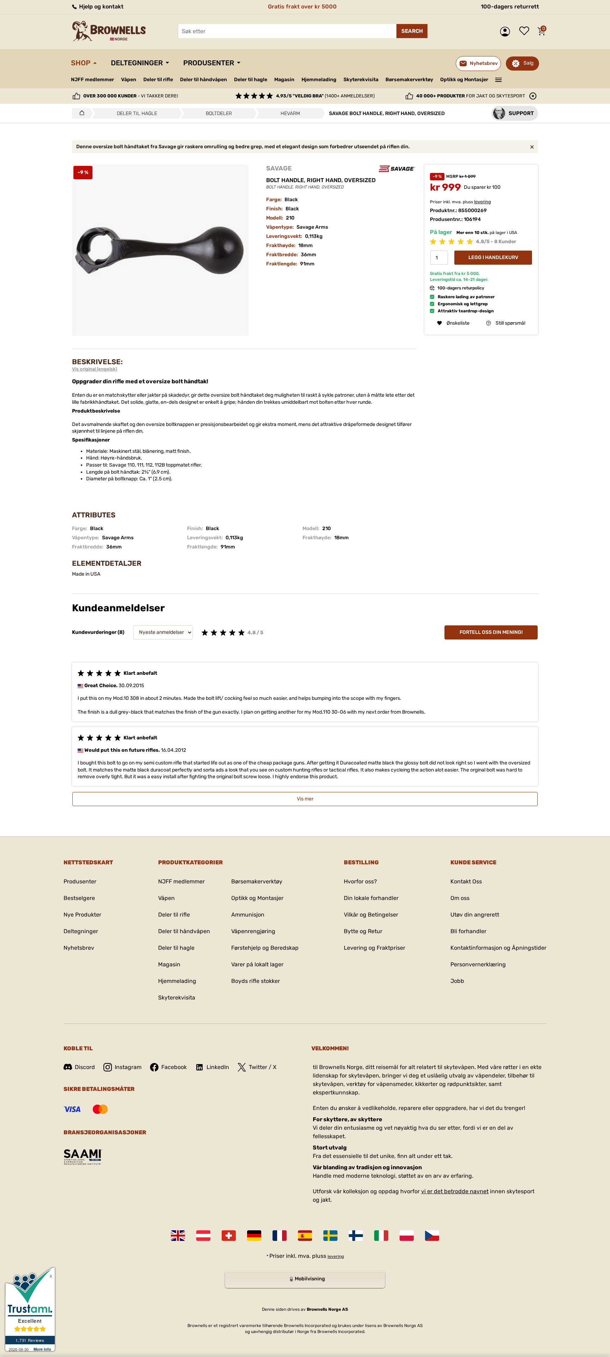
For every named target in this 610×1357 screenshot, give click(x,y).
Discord (85, 1067)
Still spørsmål (510, 323)
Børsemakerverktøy (409, 80)
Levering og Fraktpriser (374, 947)
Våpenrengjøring (253, 931)
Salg (528, 63)
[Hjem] (79, 113)
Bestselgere (79, 898)
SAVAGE (279, 168)
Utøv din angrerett (474, 914)
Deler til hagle (250, 80)
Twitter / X (262, 1067)
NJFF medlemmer (92, 80)
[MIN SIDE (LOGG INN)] (506, 31)
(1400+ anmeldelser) (325, 95)
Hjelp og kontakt (101, 6)
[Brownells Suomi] (356, 1235)
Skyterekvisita (360, 80)
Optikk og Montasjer (464, 80)
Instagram (128, 1067)
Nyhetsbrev (79, 947)
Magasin (284, 80)
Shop (80, 63)
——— (499, 79)
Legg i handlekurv (493, 257)
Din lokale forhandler (371, 898)
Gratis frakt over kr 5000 (302, 6)
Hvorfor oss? (360, 881)
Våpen (128, 80)
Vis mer (305, 799)
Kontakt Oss (466, 881)
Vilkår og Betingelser (371, 914)
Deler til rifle (158, 80)
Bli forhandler (468, 931)
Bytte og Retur (363, 931)
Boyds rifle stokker (255, 981)
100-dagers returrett (510, 6)
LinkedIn (218, 1067)
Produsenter (208, 63)
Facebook (174, 1067)
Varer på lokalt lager (257, 964)
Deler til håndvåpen (203, 80)
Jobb (457, 981)
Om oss (460, 898)
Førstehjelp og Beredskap (265, 947)
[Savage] (396, 169)
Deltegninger (137, 63)
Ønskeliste (526, 31)
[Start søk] (411, 31)
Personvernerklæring (478, 964)
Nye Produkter (82, 914)
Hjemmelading (318, 80)
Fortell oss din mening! (491, 632)
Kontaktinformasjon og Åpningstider (498, 947)
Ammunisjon (247, 914)
